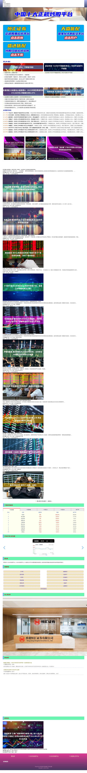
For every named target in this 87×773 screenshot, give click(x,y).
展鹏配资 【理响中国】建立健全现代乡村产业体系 (15, 691)
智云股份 (23, 516)
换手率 (77, 509)
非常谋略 (5, 172)
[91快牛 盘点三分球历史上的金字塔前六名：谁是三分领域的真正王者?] (23, 287)
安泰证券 (5, 205)
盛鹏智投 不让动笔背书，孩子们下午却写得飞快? (15, 669)
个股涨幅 (11, 509)
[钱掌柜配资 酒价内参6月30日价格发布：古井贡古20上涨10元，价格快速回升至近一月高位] (23, 320)
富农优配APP (5, 469)
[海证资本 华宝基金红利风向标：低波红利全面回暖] (23, 386)
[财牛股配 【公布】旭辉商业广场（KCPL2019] (23, 452)
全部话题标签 (43, 588)
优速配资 (65, 577)
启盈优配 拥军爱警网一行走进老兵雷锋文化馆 (15, 81)
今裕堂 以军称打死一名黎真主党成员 (12, 684)
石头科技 (23, 518)
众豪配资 (65, 586)
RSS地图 (45, 766)
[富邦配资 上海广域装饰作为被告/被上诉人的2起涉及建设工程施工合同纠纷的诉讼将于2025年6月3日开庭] (23, 734)
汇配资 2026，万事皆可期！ (11, 72)
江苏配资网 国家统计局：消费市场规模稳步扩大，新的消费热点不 (20, 101)
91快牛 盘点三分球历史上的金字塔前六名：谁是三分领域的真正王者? (17, 268)
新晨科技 (23, 526)
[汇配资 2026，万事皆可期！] (23, 67)
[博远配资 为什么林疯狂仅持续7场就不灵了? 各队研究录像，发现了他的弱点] (23, 254)
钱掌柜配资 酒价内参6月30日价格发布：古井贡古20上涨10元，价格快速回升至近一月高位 (22, 301)
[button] (4, 547)
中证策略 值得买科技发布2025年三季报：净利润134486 (18, 103)
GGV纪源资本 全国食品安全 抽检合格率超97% (14, 662)
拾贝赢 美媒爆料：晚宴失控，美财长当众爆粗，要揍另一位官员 (19, 77)
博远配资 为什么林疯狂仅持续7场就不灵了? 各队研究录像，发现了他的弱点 (19, 235)
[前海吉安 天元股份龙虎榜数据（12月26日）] (64, 91)
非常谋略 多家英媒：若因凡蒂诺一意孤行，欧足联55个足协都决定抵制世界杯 (19, 169)
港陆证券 (22, 583)
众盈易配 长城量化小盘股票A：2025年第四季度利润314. (18, 97)
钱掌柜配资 (5, 304)
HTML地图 (50, 766)
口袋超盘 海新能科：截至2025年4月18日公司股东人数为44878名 (14, 157)
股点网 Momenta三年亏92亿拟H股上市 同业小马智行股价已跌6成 (17, 400)
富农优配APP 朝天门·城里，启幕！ (10, 466)
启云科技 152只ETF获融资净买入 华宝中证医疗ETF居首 (58, 72)
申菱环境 (23, 528)
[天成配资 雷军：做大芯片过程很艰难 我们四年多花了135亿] (35, 143)
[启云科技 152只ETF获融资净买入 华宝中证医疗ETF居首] (64, 67)
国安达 (23, 531)
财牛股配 (5, 436)
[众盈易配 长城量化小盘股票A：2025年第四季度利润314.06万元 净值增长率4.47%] (23, 91)
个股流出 (62, 509)
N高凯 (23, 514)
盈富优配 (22, 574)
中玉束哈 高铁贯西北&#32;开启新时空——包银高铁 (16, 75)
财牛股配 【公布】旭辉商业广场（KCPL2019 (12, 433)
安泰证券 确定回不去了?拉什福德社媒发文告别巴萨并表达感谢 (16, 202)
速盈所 (65, 583)
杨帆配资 (65, 571)
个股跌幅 (28, 509)
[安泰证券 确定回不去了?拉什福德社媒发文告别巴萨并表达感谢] (23, 221)
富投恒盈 (65, 580)
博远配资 (5, 238)
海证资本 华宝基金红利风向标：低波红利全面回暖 (13, 367)
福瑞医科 (23, 530)
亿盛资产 (65, 574)
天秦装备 (23, 522)
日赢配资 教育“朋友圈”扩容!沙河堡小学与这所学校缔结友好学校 (14, 145)
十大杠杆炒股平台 (33, 756)
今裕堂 (21, 577)
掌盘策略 (22, 580)
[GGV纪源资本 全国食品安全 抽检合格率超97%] (35, 155)
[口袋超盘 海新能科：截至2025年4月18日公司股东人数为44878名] (14, 155)
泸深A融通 (5, 337)
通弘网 (13, 756)
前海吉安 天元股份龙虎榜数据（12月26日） (55, 97)
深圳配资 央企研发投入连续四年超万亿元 (13, 677)
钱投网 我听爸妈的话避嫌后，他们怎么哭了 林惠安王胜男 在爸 (19, 79)
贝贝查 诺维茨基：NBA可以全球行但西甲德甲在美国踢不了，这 (19, 105)
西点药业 (23, 524)
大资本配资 (21, 586)
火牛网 (21, 571)
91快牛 (4, 271)
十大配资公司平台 (74, 756)
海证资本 (5, 370)
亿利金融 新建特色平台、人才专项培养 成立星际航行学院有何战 (19, 107)
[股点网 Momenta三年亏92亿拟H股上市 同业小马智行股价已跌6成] (23, 419)
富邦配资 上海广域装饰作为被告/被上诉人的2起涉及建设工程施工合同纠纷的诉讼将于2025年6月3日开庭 (25, 749)
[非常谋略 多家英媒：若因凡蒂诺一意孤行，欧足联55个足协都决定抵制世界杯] (23, 188)
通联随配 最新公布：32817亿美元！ (10, 750)
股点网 (4, 403)
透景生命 (23, 520)
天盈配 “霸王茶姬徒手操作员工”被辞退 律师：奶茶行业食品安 (19, 99)
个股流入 (45, 509)
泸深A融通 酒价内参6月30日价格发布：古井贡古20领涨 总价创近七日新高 (18, 334)
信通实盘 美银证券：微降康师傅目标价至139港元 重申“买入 (18, 83)
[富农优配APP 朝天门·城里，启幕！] (23, 485)
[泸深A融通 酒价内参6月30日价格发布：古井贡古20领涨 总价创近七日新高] (23, 353)
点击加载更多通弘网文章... (43, 501)
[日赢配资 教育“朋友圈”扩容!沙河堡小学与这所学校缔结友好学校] (14, 143)
